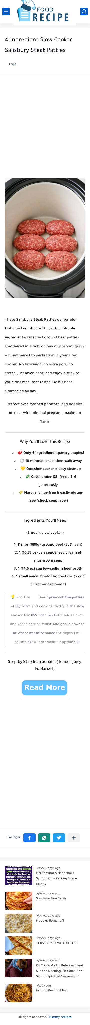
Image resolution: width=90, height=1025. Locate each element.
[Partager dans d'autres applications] (74, 837)
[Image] (18, 875)
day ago (45, 985)
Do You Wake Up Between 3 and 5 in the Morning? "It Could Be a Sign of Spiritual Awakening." (59, 971)
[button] (30, 837)
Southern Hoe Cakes (51, 899)
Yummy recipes (60, 1017)
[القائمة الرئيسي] (6, 11)
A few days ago (50, 868)
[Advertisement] (45, 127)
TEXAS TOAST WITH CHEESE (57, 943)
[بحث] (84, 11)
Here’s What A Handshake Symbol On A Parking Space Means (56, 879)
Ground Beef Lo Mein (52, 991)
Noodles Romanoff (50, 921)
